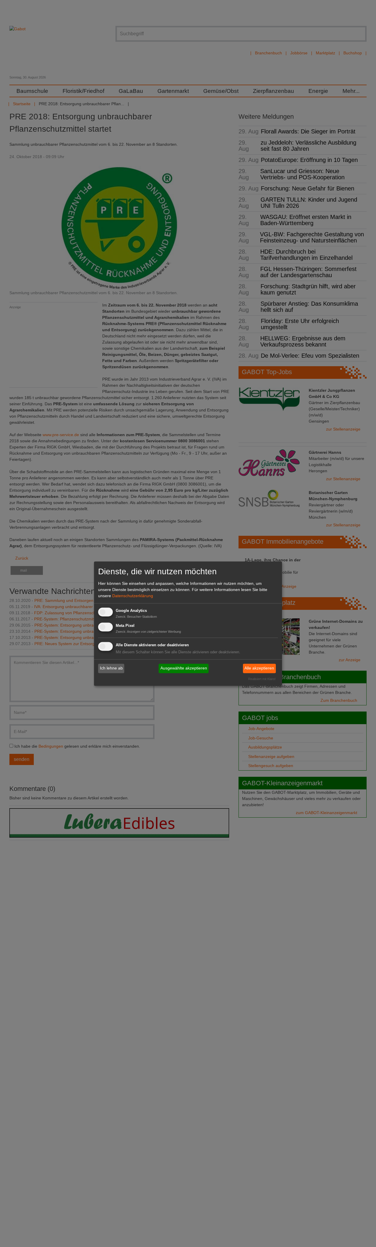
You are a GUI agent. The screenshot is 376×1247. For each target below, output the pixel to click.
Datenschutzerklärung (132, 596)
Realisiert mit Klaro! (262, 679)
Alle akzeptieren (259, 668)
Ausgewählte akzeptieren (183, 668)
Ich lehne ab (111, 668)
